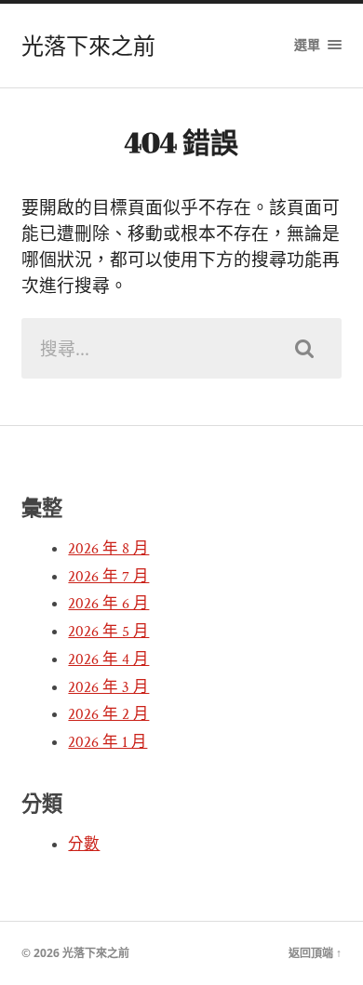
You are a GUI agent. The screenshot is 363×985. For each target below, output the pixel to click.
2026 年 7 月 (108, 576)
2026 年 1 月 (107, 742)
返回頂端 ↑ (315, 953)
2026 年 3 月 (108, 687)
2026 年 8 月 (108, 549)
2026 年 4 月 (108, 659)
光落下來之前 (88, 45)
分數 (84, 844)
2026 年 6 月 (108, 603)
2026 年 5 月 (108, 631)
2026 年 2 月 (108, 714)
